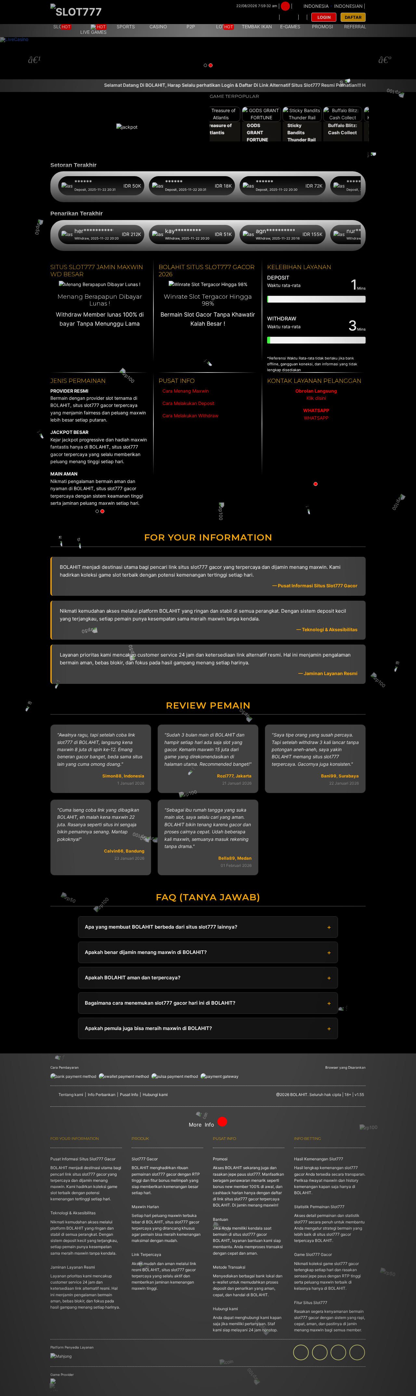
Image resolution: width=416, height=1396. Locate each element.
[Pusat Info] (289, 17)
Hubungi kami (155, 1094)
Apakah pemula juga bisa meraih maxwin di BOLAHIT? (148, 1028)
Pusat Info (129, 1094)
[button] (31, 58)
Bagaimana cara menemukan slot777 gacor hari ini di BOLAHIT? (160, 1003)
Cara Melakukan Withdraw (189, 415)
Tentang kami (70, 1094)
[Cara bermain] (270, 17)
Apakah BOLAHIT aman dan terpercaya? (132, 977)
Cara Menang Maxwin (185, 391)
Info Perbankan (101, 1094)
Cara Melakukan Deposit (188, 403)
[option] (316, 404)
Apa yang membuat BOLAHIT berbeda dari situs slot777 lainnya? (161, 927)
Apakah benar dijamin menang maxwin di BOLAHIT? (146, 952)
